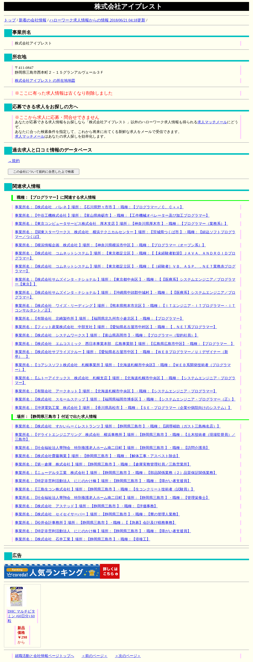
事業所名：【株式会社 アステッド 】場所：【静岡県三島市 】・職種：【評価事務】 (86, 506)
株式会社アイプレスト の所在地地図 (45, 81)
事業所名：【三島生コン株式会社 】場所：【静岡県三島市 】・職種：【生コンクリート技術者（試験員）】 (105, 489)
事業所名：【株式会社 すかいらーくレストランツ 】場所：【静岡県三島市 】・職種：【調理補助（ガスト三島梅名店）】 (118, 426)
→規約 (14, 161)
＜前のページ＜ (94, 656)
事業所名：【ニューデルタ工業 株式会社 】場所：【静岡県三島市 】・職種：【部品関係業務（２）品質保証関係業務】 (116, 473)
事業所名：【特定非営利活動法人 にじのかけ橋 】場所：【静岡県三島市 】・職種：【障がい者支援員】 (103, 481)
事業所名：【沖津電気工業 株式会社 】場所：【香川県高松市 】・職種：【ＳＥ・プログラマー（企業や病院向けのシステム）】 (123, 408)
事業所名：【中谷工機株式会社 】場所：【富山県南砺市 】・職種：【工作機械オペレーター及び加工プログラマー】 (112, 215)
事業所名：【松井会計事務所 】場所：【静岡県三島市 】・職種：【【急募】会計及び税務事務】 (95, 523)
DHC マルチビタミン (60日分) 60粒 (21, 616)
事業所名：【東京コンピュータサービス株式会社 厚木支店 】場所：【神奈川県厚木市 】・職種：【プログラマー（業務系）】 (121, 224)
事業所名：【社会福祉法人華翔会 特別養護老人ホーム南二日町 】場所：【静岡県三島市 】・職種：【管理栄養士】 (112, 498)
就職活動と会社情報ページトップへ (44, 656)
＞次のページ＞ (128, 656)
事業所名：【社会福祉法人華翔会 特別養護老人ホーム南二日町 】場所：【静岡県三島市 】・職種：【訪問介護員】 (112, 448)
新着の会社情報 (32, 20)
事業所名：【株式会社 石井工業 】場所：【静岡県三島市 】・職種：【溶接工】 (82, 539)
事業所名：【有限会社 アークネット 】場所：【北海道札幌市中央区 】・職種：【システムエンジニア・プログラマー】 (116, 391)
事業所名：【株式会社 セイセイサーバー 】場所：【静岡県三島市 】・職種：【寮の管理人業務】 (97, 514)
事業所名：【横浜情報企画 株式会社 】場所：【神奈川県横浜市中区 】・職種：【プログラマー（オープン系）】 (110, 245)
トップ (10, 20)
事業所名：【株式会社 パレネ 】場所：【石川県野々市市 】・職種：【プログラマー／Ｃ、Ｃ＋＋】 (99, 207)
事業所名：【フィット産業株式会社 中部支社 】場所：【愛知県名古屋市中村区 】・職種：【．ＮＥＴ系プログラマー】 (116, 327)
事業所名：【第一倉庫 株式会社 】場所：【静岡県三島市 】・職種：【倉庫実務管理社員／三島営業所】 (103, 464)
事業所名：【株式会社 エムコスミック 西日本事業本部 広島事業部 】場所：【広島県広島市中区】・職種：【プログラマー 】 (124, 344)
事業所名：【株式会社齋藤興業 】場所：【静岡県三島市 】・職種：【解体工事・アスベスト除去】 (97, 456)
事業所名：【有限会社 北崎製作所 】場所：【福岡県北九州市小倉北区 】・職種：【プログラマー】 (99, 318)
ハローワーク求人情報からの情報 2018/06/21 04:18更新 (97, 20)
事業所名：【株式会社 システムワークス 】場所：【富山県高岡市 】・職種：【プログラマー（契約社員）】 (106, 335)
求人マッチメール (212, 122)
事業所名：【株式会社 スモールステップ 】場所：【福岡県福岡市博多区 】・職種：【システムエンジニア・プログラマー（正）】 (125, 399)
